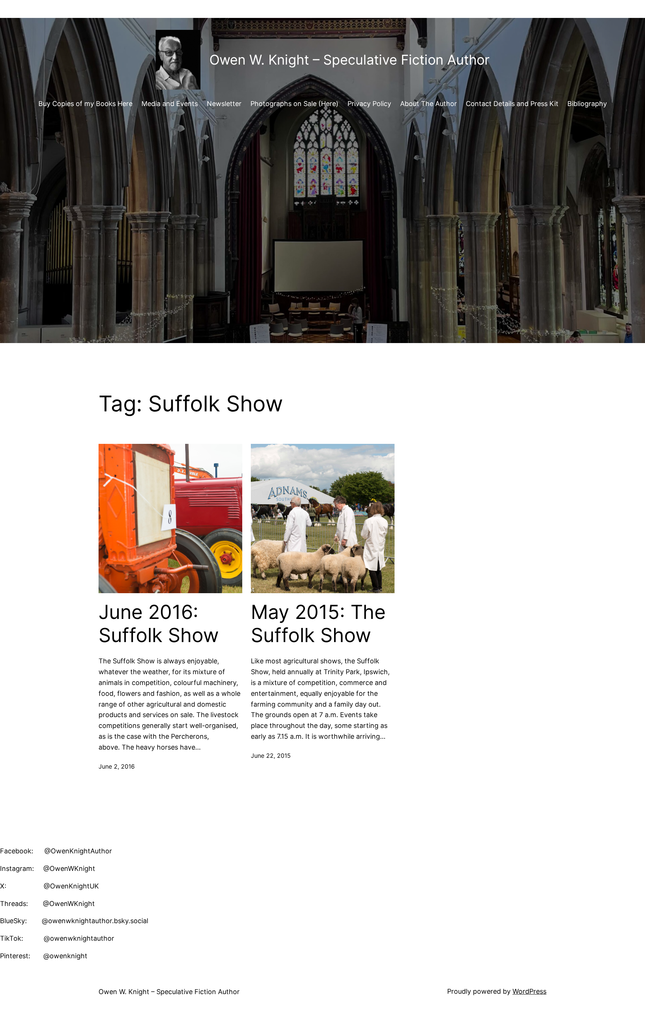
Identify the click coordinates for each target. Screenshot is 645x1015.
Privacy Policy (369, 104)
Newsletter (224, 104)
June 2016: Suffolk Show (159, 624)
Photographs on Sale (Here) (294, 104)
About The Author (428, 104)
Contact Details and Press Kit (512, 104)
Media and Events (169, 104)
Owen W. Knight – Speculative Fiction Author (349, 60)
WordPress (529, 991)
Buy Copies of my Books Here (85, 104)
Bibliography (587, 104)
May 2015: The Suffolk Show (318, 624)
